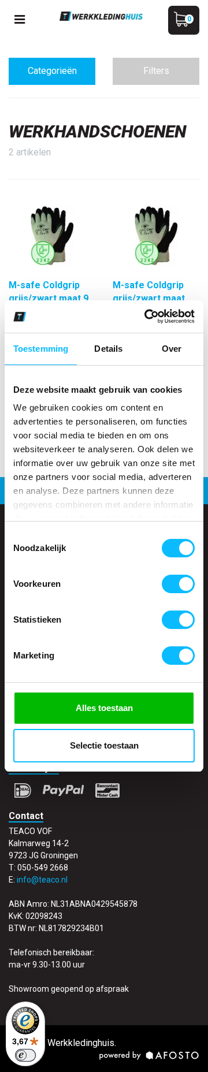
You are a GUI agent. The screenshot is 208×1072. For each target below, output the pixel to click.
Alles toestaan (104, 708)
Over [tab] (171, 348)
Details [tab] (108, 348)
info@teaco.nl (42, 879)
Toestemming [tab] (40, 348)
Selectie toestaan (104, 745)
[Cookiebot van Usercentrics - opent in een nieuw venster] (147, 316)
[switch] (178, 584)
